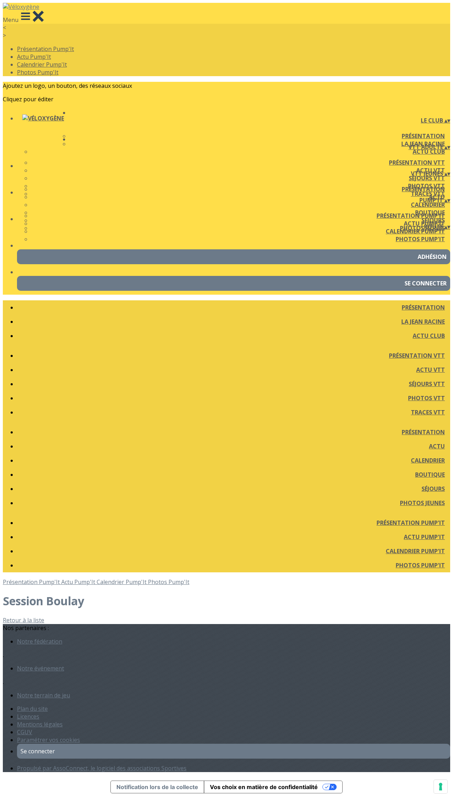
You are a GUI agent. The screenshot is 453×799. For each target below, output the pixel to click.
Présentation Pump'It (45, 49)
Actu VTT (430, 370)
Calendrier (428, 205)
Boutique (430, 474)
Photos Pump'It (37, 72)
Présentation (423, 136)
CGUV (24, 732)
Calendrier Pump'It (42, 64)
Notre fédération (39, 641)
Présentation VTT (417, 162)
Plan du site (32, 709)
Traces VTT (428, 412)
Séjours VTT (427, 178)
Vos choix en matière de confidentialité (264, 786)
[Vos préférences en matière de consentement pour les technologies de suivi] (440, 786)
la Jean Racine (423, 321)
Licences (28, 716)
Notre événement (40, 668)
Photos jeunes (422, 503)
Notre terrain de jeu (43, 695)
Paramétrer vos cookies (48, 740)
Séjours (433, 489)
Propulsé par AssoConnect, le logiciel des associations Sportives (102, 768)
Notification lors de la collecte (157, 786)
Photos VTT (426, 398)
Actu (437, 446)
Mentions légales (40, 724)
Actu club (429, 151)
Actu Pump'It (34, 57)
